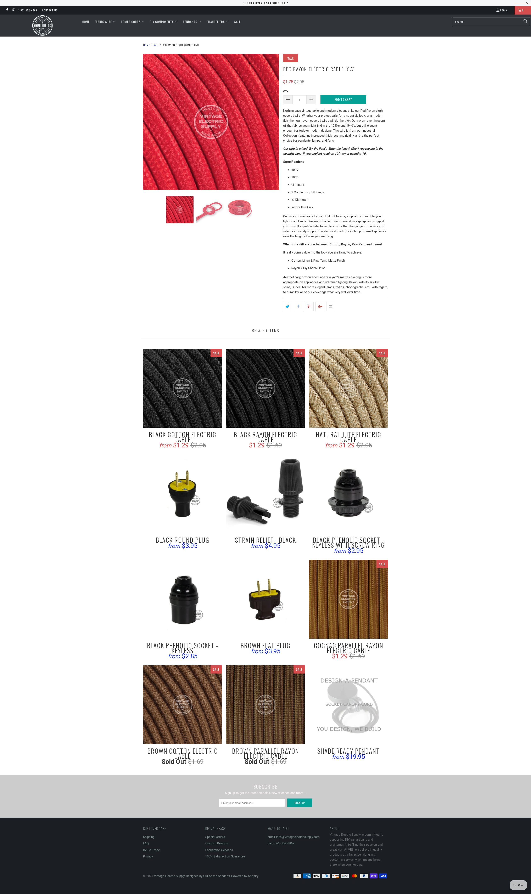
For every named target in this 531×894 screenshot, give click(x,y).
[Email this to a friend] (330, 306)
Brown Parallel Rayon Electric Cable (265, 704)
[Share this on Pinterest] (309, 306)
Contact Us (50, 10)
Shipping (149, 837)
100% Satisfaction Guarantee (225, 856)
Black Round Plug (182, 493)
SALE (237, 21)
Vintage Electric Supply (169, 876)
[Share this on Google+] (319, 306)
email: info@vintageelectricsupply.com (294, 837)
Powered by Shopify (244, 876)
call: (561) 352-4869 (281, 843)
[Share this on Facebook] (298, 306)
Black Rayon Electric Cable (265, 388)
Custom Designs (216, 843)
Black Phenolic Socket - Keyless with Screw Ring (348, 493)
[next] (271, 122)
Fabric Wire (104, 21)
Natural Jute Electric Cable (348, 388)
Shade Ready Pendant (348, 704)
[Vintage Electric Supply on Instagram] (13, 10)
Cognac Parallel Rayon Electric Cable (348, 599)
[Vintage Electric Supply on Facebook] (7, 10)
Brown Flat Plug (265, 599)
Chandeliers (216, 21)
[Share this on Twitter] (287, 306)
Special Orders (215, 837)
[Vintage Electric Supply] (42, 26)
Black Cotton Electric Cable (182, 388)
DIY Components (162, 21)
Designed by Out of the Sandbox (208, 876)
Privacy (148, 856)
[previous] (150, 122)
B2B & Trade (151, 850)
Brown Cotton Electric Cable (182, 704)
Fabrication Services (219, 850)
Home (86, 21)
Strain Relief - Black (265, 493)
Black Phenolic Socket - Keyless (182, 599)
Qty (285, 91)
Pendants (190, 21)
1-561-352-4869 (27, 10)
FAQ (146, 843)
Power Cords (131, 21)
